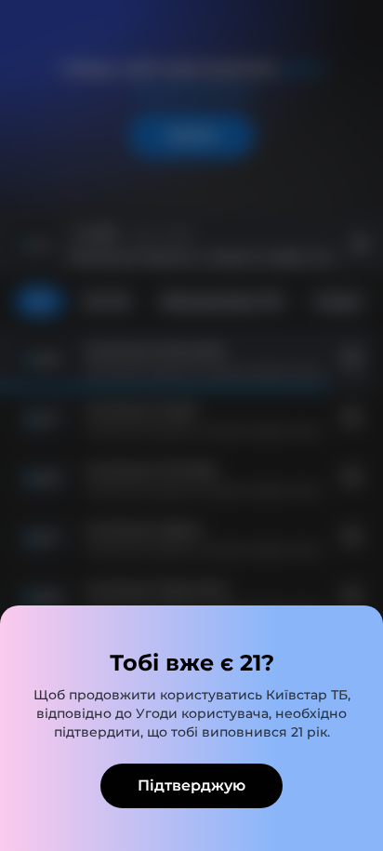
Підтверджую (191, 785)
